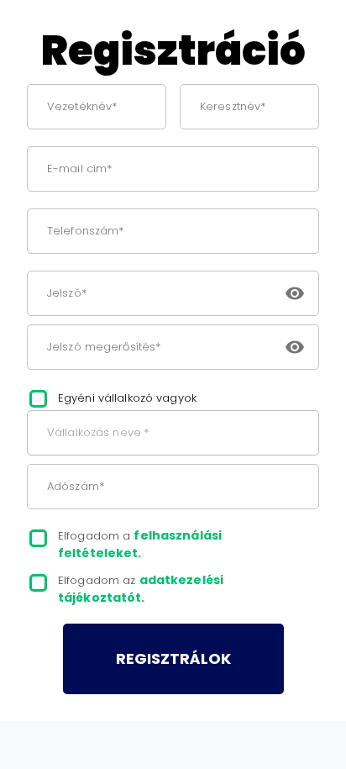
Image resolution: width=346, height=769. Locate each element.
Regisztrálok (173, 658)
